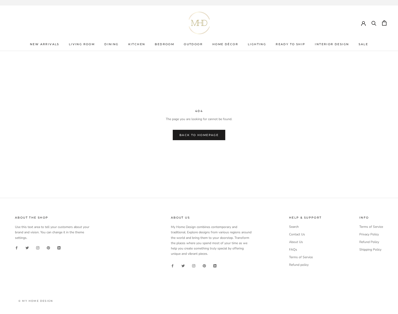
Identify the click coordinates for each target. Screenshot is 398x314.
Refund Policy (369, 242)
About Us (296, 242)
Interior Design (332, 44)
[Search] (374, 23)
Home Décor (225, 44)
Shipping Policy (370, 249)
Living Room (82, 44)
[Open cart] (384, 23)
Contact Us (297, 234)
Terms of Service (301, 257)
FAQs (293, 249)
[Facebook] (16, 247)
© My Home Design (35, 300)
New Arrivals (44, 44)
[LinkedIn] (59, 247)
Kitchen (136, 44)
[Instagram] (37, 247)
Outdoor (193, 44)
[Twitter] (27, 247)
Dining (111, 44)
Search (294, 227)
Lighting (257, 44)
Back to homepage (199, 135)
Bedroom (164, 44)
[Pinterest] (48, 247)
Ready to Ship (290, 44)
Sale (363, 44)
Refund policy (299, 265)
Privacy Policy (369, 234)
